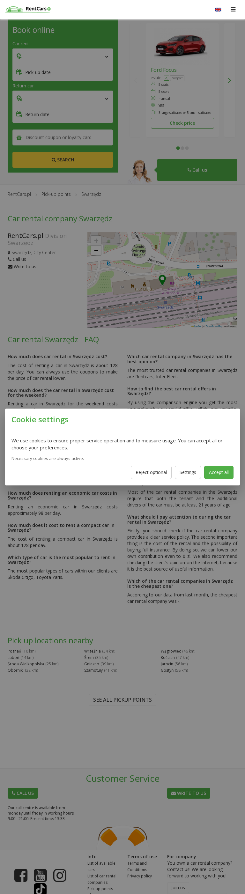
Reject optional (151, 472)
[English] (218, 9)
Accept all (219, 472)
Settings (188, 472)
